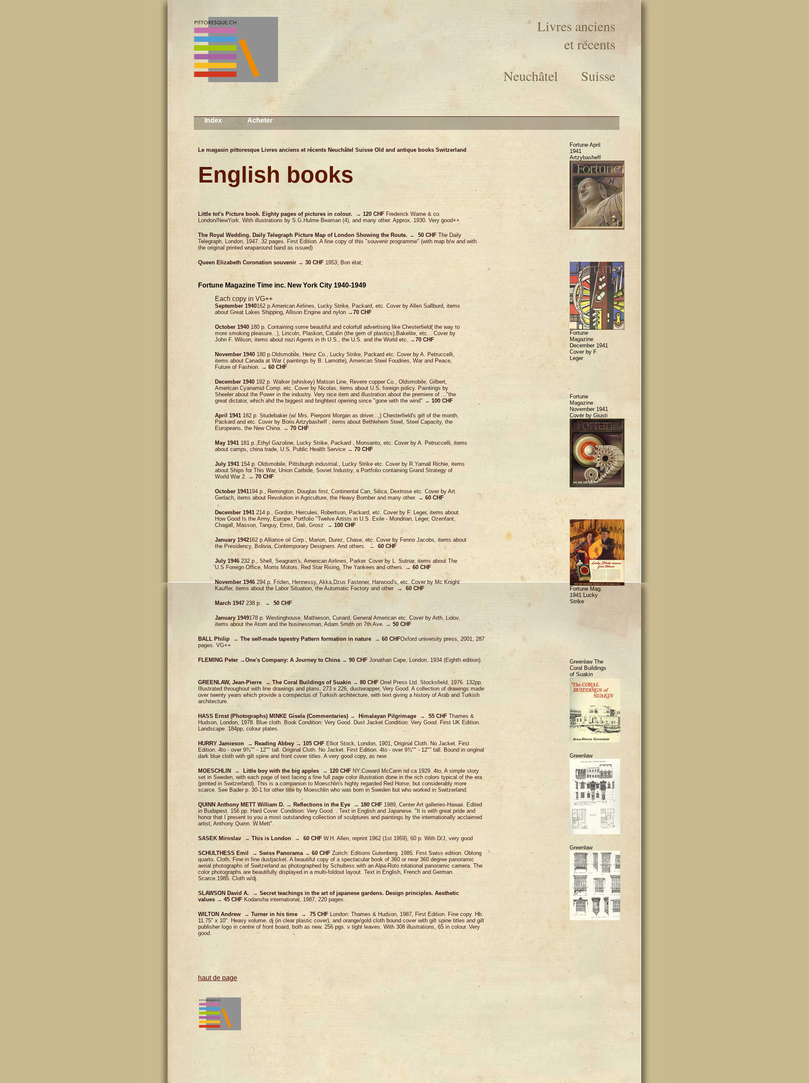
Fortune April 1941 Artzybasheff (585, 151)
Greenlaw (581, 755)
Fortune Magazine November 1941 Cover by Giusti (589, 406)
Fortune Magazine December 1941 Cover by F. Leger (589, 345)
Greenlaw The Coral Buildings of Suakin (588, 667)
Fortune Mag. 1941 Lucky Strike (586, 595)
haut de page (217, 977)
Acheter (260, 120)
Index (213, 120)
